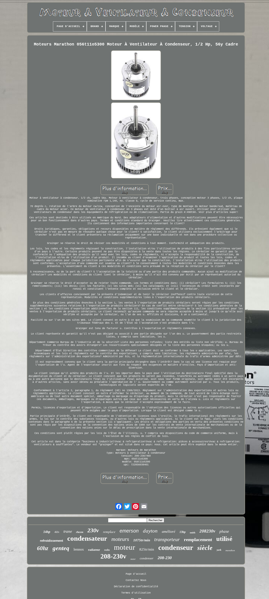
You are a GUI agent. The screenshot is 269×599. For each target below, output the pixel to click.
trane (67, 531)
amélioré (168, 531)
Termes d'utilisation (136, 592)
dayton (150, 531)
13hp (182, 532)
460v (56, 532)
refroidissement (51, 540)
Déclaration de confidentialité (136, 586)
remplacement (198, 539)
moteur (124, 547)
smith (192, 532)
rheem (79, 532)
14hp (46, 532)
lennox (79, 549)
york (219, 549)
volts (107, 549)
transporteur (167, 539)
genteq (61, 548)
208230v (207, 531)
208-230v (113, 556)
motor (133, 559)
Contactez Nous (136, 580)
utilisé (224, 538)
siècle (204, 547)
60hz (42, 548)
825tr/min (146, 549)
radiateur (94, 549)
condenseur (175, 547)
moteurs (120, 539)
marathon (230, 550)
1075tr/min (141, 540)
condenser (146, 558)
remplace (109, 531)
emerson (129, 531)
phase (224, 531)
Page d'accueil (136, 574)
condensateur (87, 538)
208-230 (165, 557)
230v (93, 530)
